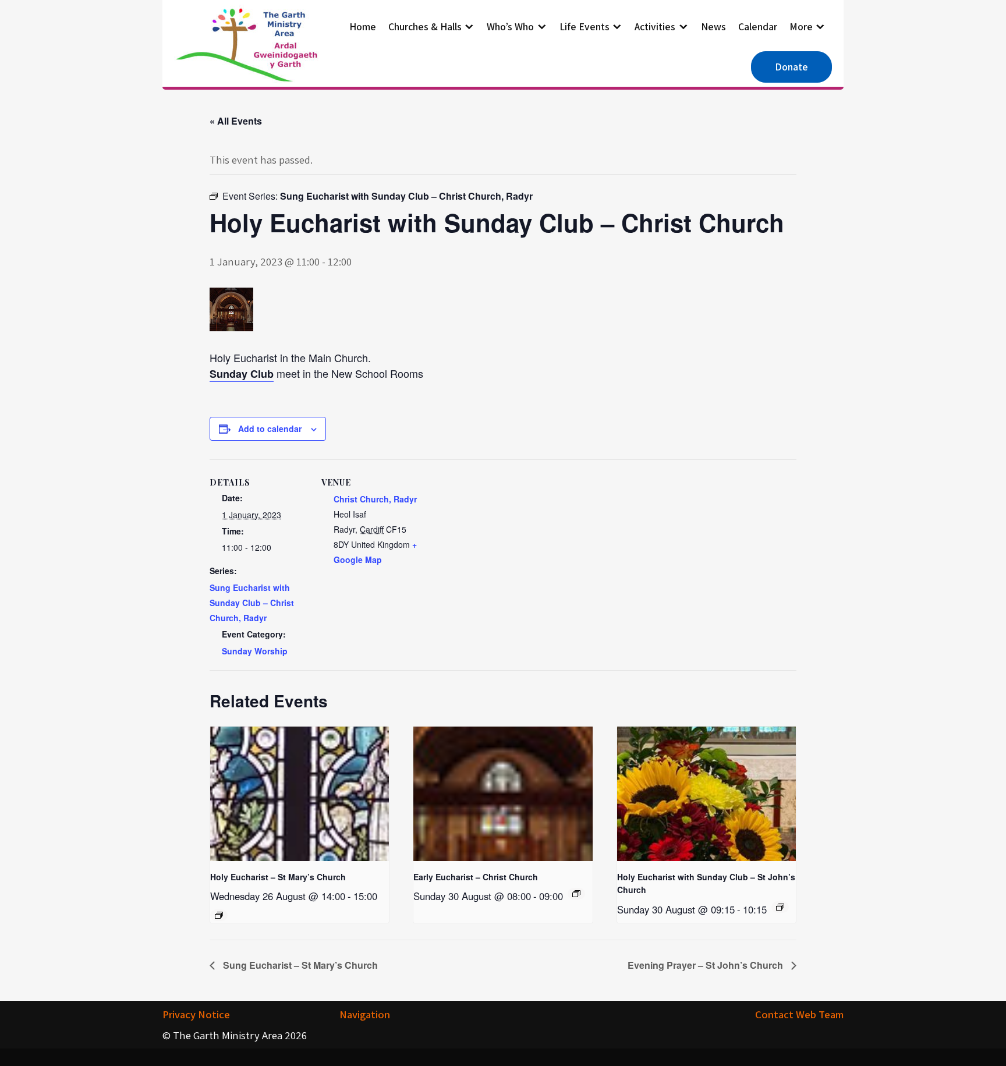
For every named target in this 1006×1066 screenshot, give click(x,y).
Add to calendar (270, 428)
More (801, 26)
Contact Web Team (799, 1014)
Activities (655, 26)
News (713, 26)
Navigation (364, 1014)
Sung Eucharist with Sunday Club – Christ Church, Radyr (252, 603)
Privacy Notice (196, 1014)
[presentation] (299, 793)
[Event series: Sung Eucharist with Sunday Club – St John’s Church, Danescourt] (780, 907)
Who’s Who (510, 26)
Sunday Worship (255, 651)
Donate (791, 66)
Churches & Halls (425, 26)
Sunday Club (242, 373)
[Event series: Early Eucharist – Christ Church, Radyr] (576, 893)
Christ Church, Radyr (375, 499)
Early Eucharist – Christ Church (475, 877)
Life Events (584, 26)
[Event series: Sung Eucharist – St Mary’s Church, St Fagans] (219, 915)
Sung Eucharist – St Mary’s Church (299, 965)
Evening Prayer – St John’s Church (706, 965)
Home (362, 26)
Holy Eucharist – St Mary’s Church (278, 877)
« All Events (236, 121)
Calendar (757, 26)
